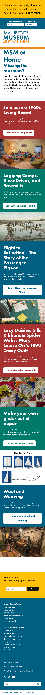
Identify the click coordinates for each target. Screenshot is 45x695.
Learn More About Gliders (19, 443)
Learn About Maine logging (20, 205)
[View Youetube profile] (14, 677)
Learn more (33, 12)
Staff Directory (9, 618)
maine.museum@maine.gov (13, 616)
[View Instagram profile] (9, 677)
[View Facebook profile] (5, 677)
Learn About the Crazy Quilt (21, 370)
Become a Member (11, 662)
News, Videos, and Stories (14, 667)
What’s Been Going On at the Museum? (18, 671)
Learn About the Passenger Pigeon (22, 289)
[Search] (38, 684)
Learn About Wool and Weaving (22, 518)
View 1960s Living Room (19, 132)
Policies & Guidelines (11, 621)
